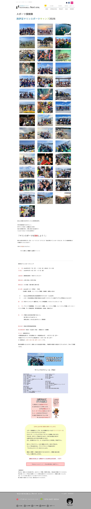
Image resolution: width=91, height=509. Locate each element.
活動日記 (66, 5)
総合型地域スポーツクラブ (24, 5)
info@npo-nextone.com (29, 499)
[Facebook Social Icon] (69, 3)
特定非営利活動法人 (25, 7)
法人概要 (51, 5)
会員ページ (72, 5)
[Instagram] (72, 3)
